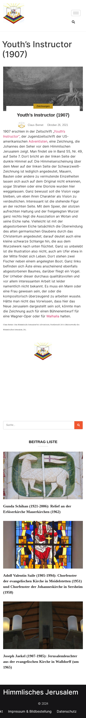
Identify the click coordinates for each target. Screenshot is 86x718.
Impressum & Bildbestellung (30, 711)
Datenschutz (67, 711)
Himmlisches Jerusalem (40, 692)
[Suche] (78, 425)
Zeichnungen (43, 106)
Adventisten (38, 141)
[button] (73, 22)
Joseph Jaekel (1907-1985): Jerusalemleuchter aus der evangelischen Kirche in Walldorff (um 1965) (41, 661)
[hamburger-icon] (76, 13)
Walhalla (52, 316)
